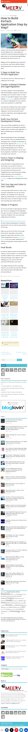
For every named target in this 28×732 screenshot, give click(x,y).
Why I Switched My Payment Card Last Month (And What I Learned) (15, 462)
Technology (14, 611)
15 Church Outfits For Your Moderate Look (11, 386)
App (6, 592)
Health (9, 600)
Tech (8, 611)
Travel (22, 611)
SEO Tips (3, 609)
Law (24, 603)
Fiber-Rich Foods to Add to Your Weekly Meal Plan (15, 490)
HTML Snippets (8, 727)
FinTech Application (16, 276)
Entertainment (17, 596)
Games (22, 598)
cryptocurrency (10, 99)
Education (10, 596)
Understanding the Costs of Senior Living (16, 435)
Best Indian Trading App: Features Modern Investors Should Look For (5, 300)
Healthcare (15, 601)
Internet (21, 603)
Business (5, 593)
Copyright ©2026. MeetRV (6, 723)
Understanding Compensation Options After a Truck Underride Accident (15, 566)
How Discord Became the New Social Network (16, 520)
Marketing (19, 605)
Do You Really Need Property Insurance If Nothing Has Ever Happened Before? (14, 470)
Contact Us (11, 725)
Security (19, 607)
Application (18, 30)
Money (3, 607)
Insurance (15, 603)
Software (4, 611)
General (3, 601)
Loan (13, 605)
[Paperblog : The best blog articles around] (17, 676)
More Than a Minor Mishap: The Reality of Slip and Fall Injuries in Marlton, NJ (15, 574)
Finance (10, 598)
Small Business (13, 609)
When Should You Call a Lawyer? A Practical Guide (15, 484)
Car (11, 594)
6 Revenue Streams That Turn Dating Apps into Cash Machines (14, 335)
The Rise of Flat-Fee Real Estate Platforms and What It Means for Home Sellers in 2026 (15, 498)
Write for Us (21, 725)
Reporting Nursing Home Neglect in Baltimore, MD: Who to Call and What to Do (16, 543)
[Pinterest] (16, 730)
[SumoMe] (26, 730)
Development (4, 596)
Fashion (4, 598)
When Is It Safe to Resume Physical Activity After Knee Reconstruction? (16, 477)
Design (24, 594)
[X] (12, 730)
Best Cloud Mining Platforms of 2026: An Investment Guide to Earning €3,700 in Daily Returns (16, 428)
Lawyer (3, 605)
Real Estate (13, 607)
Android (2, 592)
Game (19, 598)
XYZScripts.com (20, 727)
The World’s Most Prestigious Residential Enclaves (14, 420)
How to (9, 603)
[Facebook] (7, 730)
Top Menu (6, 1)
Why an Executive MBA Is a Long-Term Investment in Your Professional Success (15, 558)
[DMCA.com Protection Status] (7, 676)
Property (7, 607)
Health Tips (22, 601)
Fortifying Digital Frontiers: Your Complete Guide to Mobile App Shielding (5, 317)
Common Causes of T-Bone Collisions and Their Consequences (16, 550)
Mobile (24, 605)
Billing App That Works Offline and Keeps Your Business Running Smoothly (14, 318)
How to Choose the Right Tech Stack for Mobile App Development (14, 298)
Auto (18, 592)
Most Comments (5, 378)
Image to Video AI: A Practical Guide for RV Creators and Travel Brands (16, 505)
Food (15, 598)
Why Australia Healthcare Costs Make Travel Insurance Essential (16, 442)
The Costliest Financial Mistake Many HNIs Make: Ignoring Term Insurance (16, 448)
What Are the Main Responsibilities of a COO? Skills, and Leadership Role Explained (16, 528)
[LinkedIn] (21, 730)
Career (14, 594)
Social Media (20, 609)
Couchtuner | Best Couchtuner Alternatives (11, 392)
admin (3, 30)
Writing (2, 613)
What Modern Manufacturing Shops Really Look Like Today (16, 582)
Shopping (7, 609)
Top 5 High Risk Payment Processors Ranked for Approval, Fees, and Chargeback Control (16, 513)
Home (3, 602)
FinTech (9, 276)
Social (3, 365)
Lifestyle (8, 605)
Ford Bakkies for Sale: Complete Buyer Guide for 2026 (15, 535)
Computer (19, 594)
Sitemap (16, 725)
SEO (23, 607)
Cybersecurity (20, 143)
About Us (6, 725)
